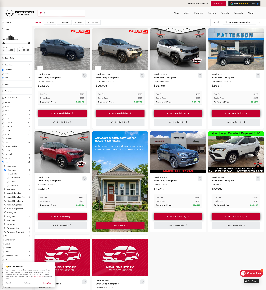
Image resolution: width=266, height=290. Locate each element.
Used (186, 13)
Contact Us (218, 3)
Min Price (6, 48)
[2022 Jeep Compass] (62, 89)
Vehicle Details (61, 122)
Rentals (225, 13)
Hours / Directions (197, 3)
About (251, 13)
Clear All (37, 22)
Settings (27, 283)
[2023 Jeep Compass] (236, 89)
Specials (238, 13)
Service (212, 13)
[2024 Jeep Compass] (120, 89)
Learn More (119, 225)
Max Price (22, 48)
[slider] (3, 43)
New (176, 13)
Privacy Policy (38, 277)
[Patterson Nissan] (20, 13)
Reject (8, 283)
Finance (198, 13)
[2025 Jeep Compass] (178, 89)
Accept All (47, 283)
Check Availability (60, 113)
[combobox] (58, 13)
